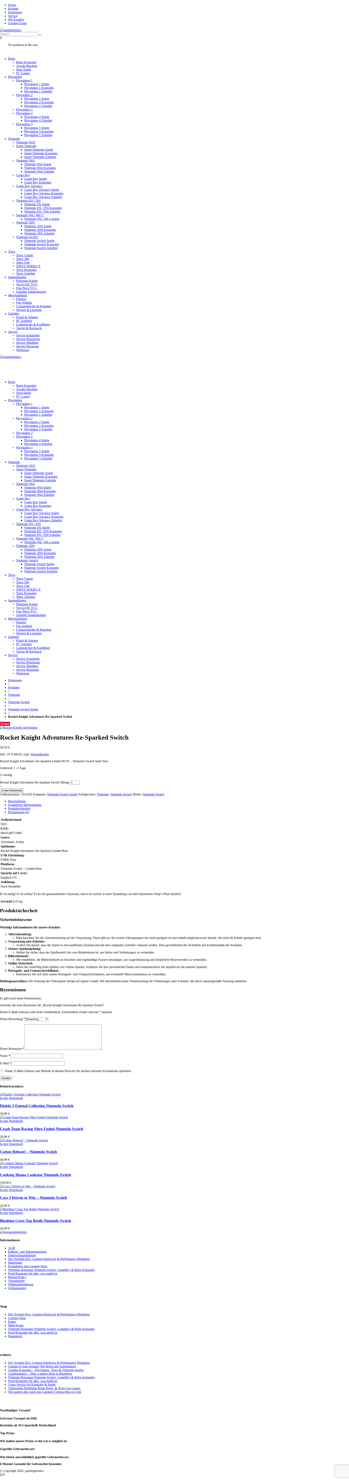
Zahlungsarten (17, 1288)
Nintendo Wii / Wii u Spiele (41, 219)
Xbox (11, 251)
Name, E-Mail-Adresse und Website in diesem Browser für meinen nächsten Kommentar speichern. (68, 1071)
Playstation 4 (24, 113)
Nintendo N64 (25, 160)
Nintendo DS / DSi (28, 200)
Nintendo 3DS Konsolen (40, 229)
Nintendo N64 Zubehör (39, 171)
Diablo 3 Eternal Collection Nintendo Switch (37, 1106)
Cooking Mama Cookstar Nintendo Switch (35, 1175)
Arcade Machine (26, 66)
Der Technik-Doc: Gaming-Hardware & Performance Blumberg (49, 1259)
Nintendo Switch (27, 237)
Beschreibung (17, 801)
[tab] (178, 801)
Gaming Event (17, 23)
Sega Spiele (23, 69)
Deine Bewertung (12, 1019)
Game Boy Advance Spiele (41, 189)
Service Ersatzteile (28, 335)
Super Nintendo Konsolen (41, 153)
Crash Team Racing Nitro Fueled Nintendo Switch (41, 1129)
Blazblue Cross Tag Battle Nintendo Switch (35, 1221)
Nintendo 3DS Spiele (38, 226)
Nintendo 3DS (25, 222)
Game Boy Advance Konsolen (43, 193)
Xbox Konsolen (26, 270)
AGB (11, 1248)
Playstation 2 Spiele (36, 98)
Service (13, 16)
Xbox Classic (24, 255)
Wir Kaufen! (16, 19)
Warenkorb (15, 1336)
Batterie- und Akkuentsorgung (27, 1251)
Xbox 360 (22, 259)
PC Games (23, 73)
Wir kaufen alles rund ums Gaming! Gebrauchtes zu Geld (44, 1392)
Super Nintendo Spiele (38, 149)
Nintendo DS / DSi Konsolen (43, 208)
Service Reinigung (28, 339)
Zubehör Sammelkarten (31, 291)
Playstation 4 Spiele (36, 117)
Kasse (12, 1321)
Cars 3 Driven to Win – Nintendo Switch (33, 1197)
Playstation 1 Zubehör (38, 91)
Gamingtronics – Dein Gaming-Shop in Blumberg (40, 1373)
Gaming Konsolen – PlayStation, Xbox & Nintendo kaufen (46, 1370)
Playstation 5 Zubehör (38, 135)
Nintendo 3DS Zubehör (39, 233)
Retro (11, 58)
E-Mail (5, 1063)
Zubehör (13, 313)
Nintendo (14, 138)
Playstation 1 (24, 80)
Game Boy (23, 175)
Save (6, 723)
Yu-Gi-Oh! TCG (27, 284)
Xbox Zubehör (25, 273)
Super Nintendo (26, 146)
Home (12, 5)
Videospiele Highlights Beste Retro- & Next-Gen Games (44, 1388)
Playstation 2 (24, 95)
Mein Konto (16, 1325)
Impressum (15, 12)
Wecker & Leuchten (29, 310)
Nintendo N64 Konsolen (40, 168)
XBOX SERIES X (28, 266)
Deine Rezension (12, 1048)
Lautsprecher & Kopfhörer (33, 324)
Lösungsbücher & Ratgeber (33, 306)
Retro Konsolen (26, 62)
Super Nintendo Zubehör (40, 157)
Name (5, 1055)
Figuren (21, 299)
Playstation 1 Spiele (36, 84)
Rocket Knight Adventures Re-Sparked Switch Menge (34, 782)
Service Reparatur (27, 346)
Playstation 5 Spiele (36, 128)
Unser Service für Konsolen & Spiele (32, 1384)
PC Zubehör (24, 321)
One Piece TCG (26, 288)
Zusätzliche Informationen (24, 805)
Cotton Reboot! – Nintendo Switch (28, 1152)
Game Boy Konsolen (37, 182)
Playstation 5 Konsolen (39, 131)
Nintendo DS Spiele (37, 204)
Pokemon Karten (27, 280)
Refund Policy (17, 1277)
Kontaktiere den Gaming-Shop (27, 1266)
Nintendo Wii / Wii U (29, 215)
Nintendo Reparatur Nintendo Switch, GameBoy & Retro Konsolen (51, 1270)
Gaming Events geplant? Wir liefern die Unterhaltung (42, 1366)
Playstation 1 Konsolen (39, 87)
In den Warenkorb (12, 790)
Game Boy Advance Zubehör (43, 197)
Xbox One (23, 262)
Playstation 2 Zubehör (38, 106)
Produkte (14, 687)
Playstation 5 (24, 124)
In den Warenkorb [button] (11, 1098)
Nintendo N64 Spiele (37, 164)
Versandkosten (39, 754)
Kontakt (13, 8)
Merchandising (17, 295)
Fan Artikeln (24, 302)
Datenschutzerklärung (22, 1255)
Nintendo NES (25, 142)
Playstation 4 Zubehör (38, 120)
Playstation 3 (24, 109)
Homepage (15, 680)
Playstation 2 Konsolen (39, 102)
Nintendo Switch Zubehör (41, 248)
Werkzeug (22, 350)
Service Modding (27, 342)
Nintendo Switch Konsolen (41, 244)
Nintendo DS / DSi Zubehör (42, 211)
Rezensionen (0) (18, 812)
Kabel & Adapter (27, 317)
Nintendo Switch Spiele (39, 240)
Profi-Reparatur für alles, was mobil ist (32, 1273)
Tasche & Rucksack (29, 328)
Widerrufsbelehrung (20, 1284)
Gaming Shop (17, 1318)
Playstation (15, 77)
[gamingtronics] (10, 30)
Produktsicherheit (19, 808)
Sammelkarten (17, 277)
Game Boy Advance (29, 186)
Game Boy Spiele (35, 178)
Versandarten (16, 1281)
